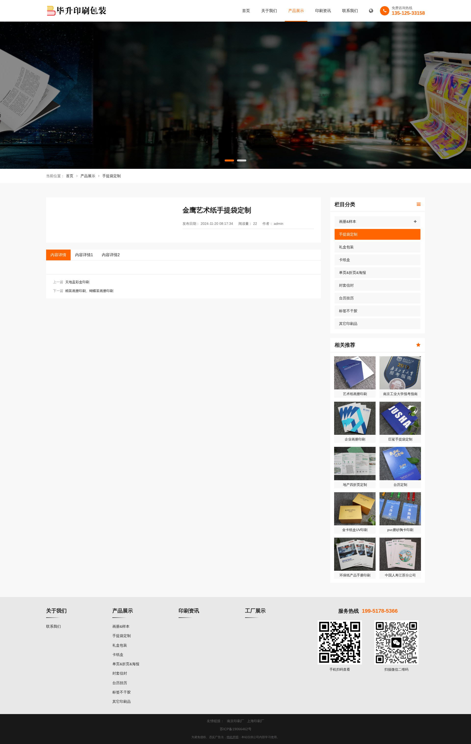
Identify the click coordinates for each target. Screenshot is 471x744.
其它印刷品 (348, 323)
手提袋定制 (111, 176)
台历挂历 (346, 298)
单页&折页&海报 (352, 272)
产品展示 (296, 11)
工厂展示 (255, 610)
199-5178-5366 (380, 611)
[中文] (371, 10)
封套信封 (346, 285)
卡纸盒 (344, 260)
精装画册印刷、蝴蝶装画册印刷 (89, 291)
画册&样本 (347, 221)
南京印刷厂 (235, 721)
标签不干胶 (348, 311)
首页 (246, 11)
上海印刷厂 (255, 721)
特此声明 (232, 737)
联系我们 (350, 11)
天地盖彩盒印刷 (77, 282)
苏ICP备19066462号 (235, 729)
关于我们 (269, 11)
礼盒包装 (346, 247)
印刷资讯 (323, 11)
